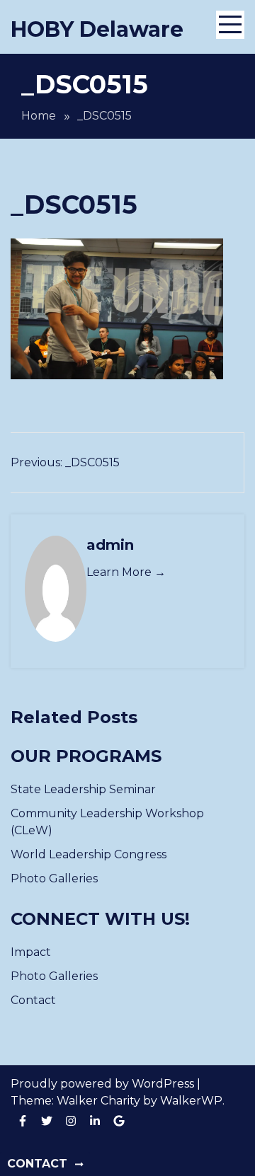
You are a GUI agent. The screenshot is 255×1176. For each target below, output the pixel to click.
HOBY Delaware (97, 29)
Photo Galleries (54, 878)
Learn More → (126, 572)
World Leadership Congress (88, 854)
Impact (31, 952)
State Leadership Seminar (83, 789)
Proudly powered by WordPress (104, 1083)
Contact (33, 1000)
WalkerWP (191, 1100)
